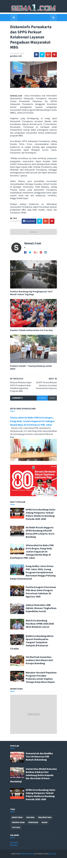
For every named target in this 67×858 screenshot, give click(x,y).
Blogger (52, 854)
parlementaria (44, 817)
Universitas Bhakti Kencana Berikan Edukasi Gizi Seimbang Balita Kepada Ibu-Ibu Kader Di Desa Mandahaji (33, 775)
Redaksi (14, 845)
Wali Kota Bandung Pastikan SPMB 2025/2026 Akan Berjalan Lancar (40, 623)
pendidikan (33, 822)
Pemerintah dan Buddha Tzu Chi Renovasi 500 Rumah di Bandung (39, 756)
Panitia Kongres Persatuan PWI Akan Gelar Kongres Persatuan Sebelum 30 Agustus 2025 (41, 591)
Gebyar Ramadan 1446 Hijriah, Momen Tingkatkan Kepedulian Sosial (41, 608)
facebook (42, 398)
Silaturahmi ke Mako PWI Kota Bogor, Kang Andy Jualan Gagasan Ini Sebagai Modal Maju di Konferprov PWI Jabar (32, 421)
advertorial (17, 817)
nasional (30, 817)
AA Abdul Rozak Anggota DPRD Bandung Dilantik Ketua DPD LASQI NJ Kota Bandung (40, 532)
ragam (44, 822)
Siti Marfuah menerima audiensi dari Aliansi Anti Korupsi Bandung (39, 660)
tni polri (16, 827)
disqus (52, 398)
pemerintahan (16, 221)
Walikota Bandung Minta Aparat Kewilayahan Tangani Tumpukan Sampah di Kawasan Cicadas (31, 642)
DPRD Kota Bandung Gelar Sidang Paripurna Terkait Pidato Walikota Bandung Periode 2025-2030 (40, 514)
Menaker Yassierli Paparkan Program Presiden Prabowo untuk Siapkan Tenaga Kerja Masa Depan (41, 677)
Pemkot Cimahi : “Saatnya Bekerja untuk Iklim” (31, 367)
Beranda (14, 842)
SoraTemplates (27, 854)
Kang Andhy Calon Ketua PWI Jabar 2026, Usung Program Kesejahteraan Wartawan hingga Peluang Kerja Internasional (33, 572)
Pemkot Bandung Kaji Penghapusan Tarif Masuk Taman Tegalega (31, 293)
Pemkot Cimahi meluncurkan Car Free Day (31, 330)
